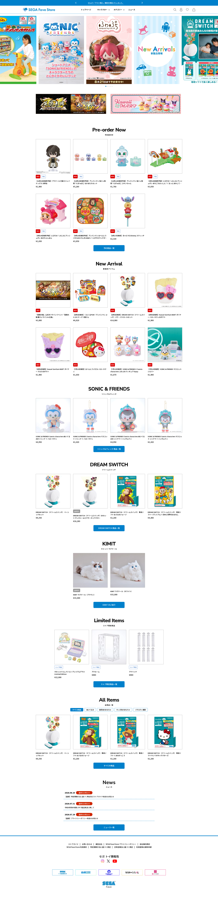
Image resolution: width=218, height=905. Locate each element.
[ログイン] (181, 9)
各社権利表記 (145, 844)
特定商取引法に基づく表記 (100, 847)
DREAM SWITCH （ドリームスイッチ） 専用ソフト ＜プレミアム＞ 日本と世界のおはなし (164, 513)
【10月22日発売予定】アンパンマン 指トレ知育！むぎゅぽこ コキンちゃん (126, 182)
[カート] (193, 9)
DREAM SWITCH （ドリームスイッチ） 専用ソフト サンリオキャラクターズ (164, 754)
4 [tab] (110, 86)
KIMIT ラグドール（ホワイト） (121, 591)
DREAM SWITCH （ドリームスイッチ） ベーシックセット (52, 513)
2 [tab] (107, 86)
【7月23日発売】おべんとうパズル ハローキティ (89, 370)
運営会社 (98, 844)
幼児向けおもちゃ (105, 710)
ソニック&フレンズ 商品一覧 (109, 449)
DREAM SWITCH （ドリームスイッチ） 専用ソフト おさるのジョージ (127, 513)
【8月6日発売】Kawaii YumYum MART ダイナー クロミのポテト (52, 370)
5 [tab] (112, 86)
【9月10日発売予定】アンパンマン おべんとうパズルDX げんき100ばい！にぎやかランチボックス (90, 236)
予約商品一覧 (109, 248)
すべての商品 (109, 765)
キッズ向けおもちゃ (123, 710)
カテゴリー (118, 9)
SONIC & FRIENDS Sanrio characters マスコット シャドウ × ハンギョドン (165, 437)
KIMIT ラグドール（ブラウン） (84, 595)
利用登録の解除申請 (144, 847)
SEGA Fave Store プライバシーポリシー (121, 844)
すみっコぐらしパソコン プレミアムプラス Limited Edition (69, 673)
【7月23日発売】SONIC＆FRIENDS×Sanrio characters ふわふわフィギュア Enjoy (126, 370)
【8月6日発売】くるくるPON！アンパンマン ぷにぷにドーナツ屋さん (90, 316)
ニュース (131, 9)
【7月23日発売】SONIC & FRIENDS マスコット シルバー (165, 370)
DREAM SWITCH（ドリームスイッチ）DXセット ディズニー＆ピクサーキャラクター (89, 516)
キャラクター (102, 9)
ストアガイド (73, 844)
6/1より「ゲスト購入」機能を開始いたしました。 (109, 3)
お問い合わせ (87, 844)
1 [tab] (105, 86)
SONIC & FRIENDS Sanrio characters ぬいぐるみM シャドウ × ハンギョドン (127, 437)
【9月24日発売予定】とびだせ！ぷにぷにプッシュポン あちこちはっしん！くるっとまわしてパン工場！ (165, 182)
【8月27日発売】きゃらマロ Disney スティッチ (127, 235)
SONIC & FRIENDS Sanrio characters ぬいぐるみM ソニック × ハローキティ (53, 437)
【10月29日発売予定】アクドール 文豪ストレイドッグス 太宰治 (53, 182)
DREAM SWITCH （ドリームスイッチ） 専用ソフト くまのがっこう (127, 754)
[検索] (174, 9)
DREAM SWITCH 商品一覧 (109, 528)
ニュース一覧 (109, 827)
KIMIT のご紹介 (109, 604)
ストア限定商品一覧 (109, 684)
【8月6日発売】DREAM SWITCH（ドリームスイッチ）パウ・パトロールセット (127, 316)
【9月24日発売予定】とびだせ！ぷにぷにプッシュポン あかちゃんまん (53, 236)
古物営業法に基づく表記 (123, 847)
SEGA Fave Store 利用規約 (77, 847)
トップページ (86, 9)
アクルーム (96, 672)
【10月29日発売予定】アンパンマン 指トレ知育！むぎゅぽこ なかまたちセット (89, 182)
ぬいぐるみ (90, 710)
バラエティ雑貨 (140, 710)
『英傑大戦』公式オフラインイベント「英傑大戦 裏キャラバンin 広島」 (52, 316)
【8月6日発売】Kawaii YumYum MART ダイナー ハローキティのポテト (164, 316)
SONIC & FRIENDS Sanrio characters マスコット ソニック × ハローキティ (90, 437)
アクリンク (133, 672)
